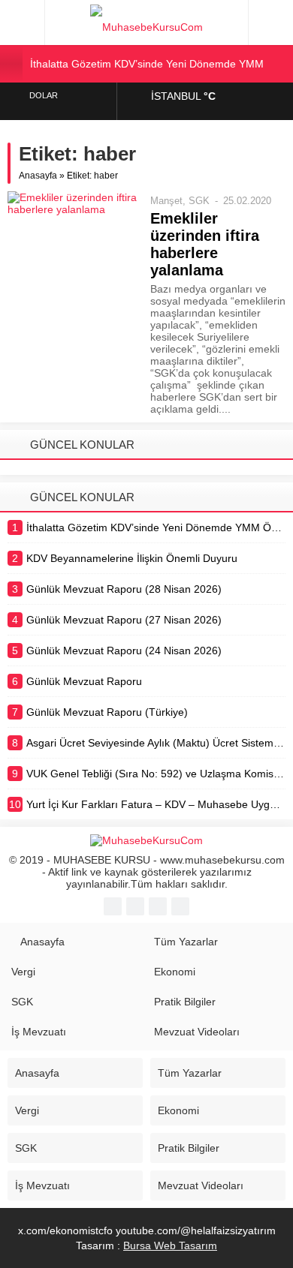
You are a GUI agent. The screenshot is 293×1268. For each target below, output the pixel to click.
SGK (199, 200)
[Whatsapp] (158, 906)
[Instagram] (180, 906)
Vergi (23, 972)
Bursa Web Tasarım (170, 1245)
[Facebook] (113, 906)
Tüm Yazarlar (186, 942)
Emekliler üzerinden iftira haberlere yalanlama (204, 244)
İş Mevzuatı (38, 1032)
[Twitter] (135, 906)
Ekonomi (174, 972)
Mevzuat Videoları (197, 1032)
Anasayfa (38, 175)
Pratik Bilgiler (185, 1002)
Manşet (166, 200)
